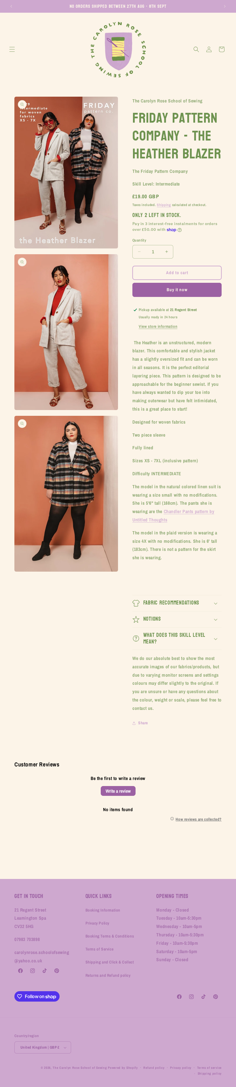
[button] (12, 49)
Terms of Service (99, 949)
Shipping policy (210, 1073)
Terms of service (209, 1068)
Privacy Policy (97, 923)
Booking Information (102, 910)
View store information (158, 326)
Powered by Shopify (123, 1068)
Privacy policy (180, 1068)
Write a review (118, 791)
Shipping (164, 205)
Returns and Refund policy (108, 975)
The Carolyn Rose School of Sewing (80, 1068)
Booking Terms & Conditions (109, 936)
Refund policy (153, 1068)
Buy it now (177, 290)
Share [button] (143, 722)
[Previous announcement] (11, 6)
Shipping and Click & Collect (109, 962)
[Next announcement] (224, 6)
